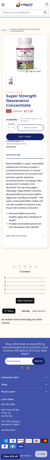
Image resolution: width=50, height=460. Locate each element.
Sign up (39, 361)
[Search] (45, 12)
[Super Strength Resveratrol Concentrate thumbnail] (10, 81)
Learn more (11, 147)
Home (4, 30)
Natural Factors (14, 92)
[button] (25, 155)
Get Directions (8, 430)
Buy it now (25, 136)
